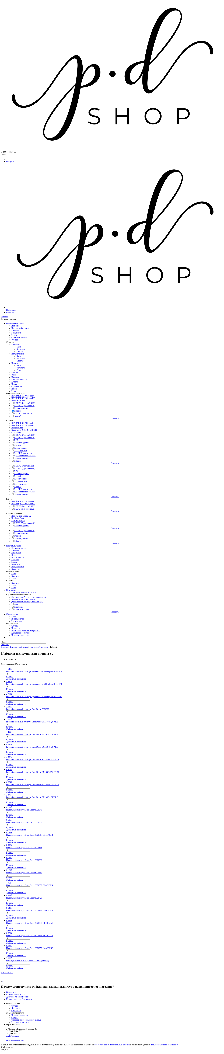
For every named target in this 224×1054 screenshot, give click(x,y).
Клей (13, 616)
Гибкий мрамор (18, 520)
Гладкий (17, 445)
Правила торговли (19, 1015)
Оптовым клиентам (15, 1040)
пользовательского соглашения (164, 1045)
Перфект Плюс (18, 518)
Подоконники (17, 557)
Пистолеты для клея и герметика (25, 630)
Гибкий (17, 411)
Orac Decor (16, 432)
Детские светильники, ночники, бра (27, 602)
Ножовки (15, 628)
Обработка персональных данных (26, 1020)
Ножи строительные (20, 635)
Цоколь (14, 555)
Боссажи (15, 560)
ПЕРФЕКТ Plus (18, 400)
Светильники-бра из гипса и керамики (28, 597)
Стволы (20, 351)
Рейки (14, 335)
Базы (19, 347)
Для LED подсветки (23, 413)
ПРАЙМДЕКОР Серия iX (22, 396)
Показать (115, 418)
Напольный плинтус (20, 328)
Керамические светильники (23, 592)
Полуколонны (17, 354)
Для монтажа (12, 614)
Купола (14, 382)
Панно (14, 389)
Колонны (15, 344)
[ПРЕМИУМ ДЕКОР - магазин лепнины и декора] (112, 149)
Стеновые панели (19, 337)
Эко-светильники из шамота (23, 599)
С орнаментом (20, 450)
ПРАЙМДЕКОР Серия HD (23, 398)
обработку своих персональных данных (112, 1045)
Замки (14, 562)
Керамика (18, 607)
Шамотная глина (21, 609)
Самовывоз (16, 1010)
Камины (15, 377)
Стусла (14, 626)
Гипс (16, 604)
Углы (13, 375)
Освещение (11, 590)
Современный (20, 484)
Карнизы (15, 330)
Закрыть (4, 1049)
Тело (13, 578)
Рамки (14, 391)
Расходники (16, 621)
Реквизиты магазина (20, 1022)
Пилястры (15, 363)
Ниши (14, 384)
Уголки (14, 340)
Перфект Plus (17, 428)
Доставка (15, 1008)
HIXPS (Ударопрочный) (24, 406)
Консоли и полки (19, 379)
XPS (16, 440)
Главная (4, 647)
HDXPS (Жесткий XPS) (24, 403)
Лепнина (15, 326)
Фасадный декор (13, 546)
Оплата (14, 1006)
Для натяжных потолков (25, 456)
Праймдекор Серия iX (21, 516)
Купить (9, 676)
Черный (17, 416)
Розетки (14, 372)
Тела (19, 370)
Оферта (14, 1017)
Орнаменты (16, 386)
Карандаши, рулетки (20, 633)
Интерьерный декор (15, 323)
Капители (21, 349)
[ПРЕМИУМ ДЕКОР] (114, 308)
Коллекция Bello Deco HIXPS (24, 430)
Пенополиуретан (21, 408)
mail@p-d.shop (12, 1036)
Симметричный (21, 458)
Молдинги (16, 333)
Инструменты (17, 619)
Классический (20, 448)
